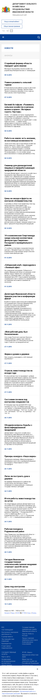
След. (29, 613)
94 (17, 613)
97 (23, 613)
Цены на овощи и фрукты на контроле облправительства (18, 199)
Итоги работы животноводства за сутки (19, 499)
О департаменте (7, 637)
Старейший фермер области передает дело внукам (18, 64)
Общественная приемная (12, 26)
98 (25, 613)
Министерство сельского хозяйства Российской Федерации (30, 661)
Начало (7, 613)
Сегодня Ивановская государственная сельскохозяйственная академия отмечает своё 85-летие (20, 563)
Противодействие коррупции (7, 640)
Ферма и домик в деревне (16, 354)
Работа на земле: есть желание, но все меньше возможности (20, 139)
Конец (34, 613)
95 (19, 613)
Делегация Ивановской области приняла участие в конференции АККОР (19, 296)
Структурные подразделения (6, 647)
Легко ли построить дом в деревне (17, 477)
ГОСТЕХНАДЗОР (7, 630)
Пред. (13, 613)
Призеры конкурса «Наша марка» (20, 456)
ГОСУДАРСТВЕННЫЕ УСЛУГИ (8, 653)
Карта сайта (5, 657)
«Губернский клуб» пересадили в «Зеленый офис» (20, 266)
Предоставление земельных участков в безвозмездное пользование (30, 641)
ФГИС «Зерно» (27, 652)
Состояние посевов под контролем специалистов (16, 400)
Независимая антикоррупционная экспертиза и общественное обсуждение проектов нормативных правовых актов (9, 665)
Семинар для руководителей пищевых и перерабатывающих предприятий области (19, 167)
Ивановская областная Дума (30, 656)
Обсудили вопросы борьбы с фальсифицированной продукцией (18, 427)
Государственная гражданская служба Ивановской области (29, 629)
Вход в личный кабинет (11, 21)
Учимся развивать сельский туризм (17, 83)
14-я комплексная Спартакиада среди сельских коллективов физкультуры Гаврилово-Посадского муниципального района (19, 240)
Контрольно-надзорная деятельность (9, 633)
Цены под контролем (14, 586)
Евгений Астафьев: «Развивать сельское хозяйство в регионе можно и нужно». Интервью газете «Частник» (19, 108)
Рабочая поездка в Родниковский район (14, 530)
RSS (2, 627)
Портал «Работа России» (28, 635)
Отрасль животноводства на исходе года (18, 371)
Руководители (6, 643)
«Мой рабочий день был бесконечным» (15, 333)
